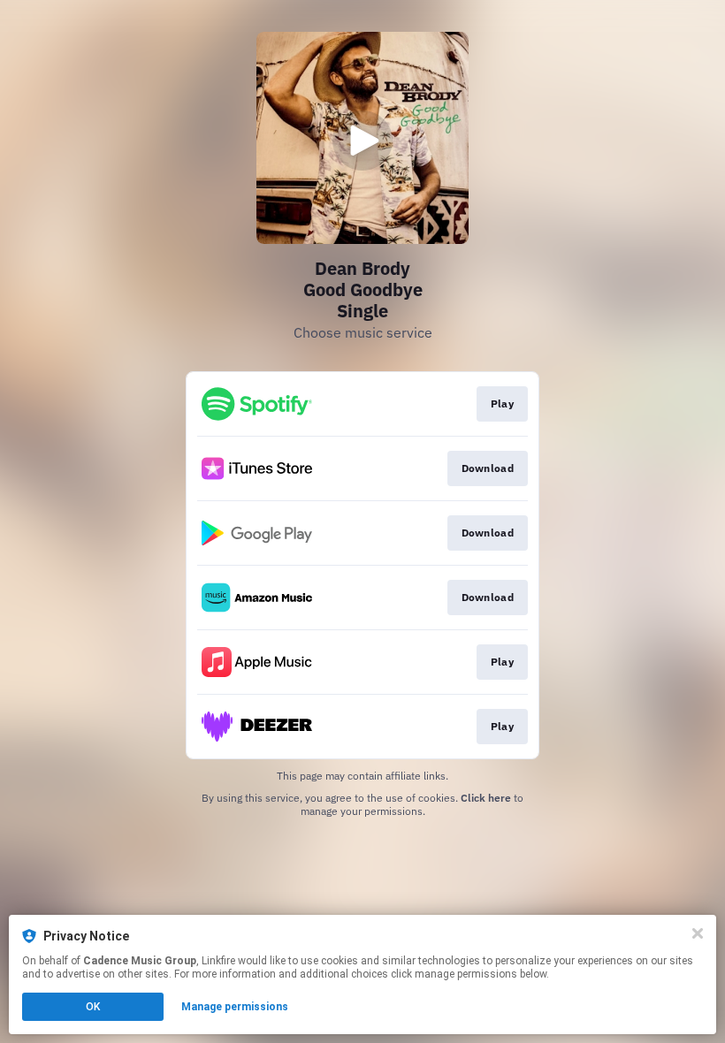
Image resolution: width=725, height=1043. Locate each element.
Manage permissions (234, 1007)
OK (93, 1007)
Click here (486, 797)
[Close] (697, 933)
